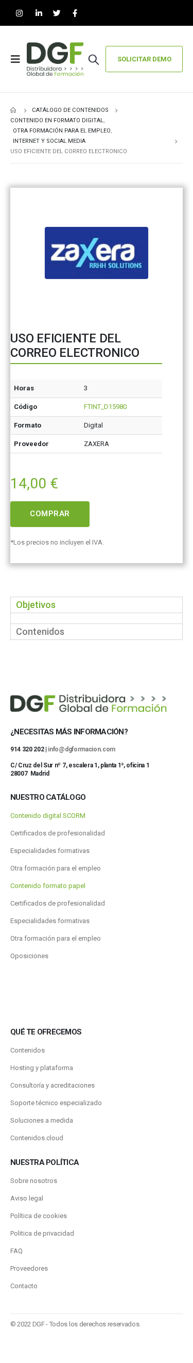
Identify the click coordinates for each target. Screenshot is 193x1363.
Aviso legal (26, 1198)
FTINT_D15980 (105, 406)
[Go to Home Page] (13, 110)
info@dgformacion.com (81, 749)
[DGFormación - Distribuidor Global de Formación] (55, 59)
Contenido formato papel (47, 886)
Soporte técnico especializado (56, 1103)
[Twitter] (56, 13)
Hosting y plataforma (41, 1068)
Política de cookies (38, 1216)
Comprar (50, 513)
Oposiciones (29, 956)
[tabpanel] (96, 618)
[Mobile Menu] (18, 59)
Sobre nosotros (33, 1181)
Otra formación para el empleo (55, 868)
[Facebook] (74, 13)
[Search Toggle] (93, 59)
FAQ (16, 1251)
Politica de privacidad (42, 1233)
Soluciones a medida (41, 1120)
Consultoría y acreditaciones (52, 1085)
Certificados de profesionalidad (57, 833)
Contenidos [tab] (40, 631)
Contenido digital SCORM (47, 815)
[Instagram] (19, 13)
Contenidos (27, 1050)
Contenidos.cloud (36, 1138)
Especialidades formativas (50, 851)
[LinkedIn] (38, 13)
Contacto (24, 1286)
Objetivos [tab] (36, 604)
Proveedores (29, 1268)
